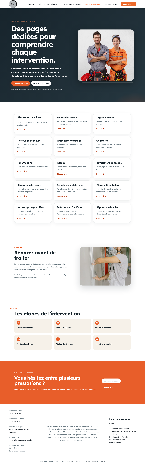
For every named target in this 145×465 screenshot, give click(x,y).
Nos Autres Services (117, 440)
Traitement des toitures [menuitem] (47, 4)
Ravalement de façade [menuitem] (72, 4)
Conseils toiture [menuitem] (111, 4)
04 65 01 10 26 (15, 413)
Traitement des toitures (118, 426)
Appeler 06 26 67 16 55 (41, 83)
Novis (102, 461)
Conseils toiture (115, 443)
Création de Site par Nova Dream (82, 461)
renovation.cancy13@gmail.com (22, 440)
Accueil (112, 423)
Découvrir (22, 130)
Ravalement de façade (118, 437)
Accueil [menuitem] (31, 4)
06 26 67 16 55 (108, 387)
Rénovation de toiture (120, 429)
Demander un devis (21, 83)
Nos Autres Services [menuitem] (93, 4)
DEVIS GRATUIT (128, 4)
